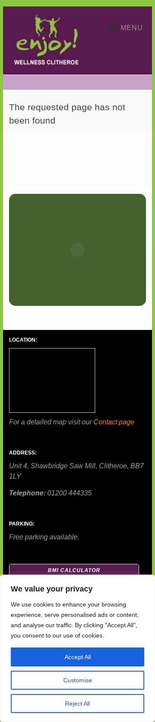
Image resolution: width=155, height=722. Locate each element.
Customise (77, 680)
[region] (77, 648)
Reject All (77, 703)
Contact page (113, 422)
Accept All (78, 657)
